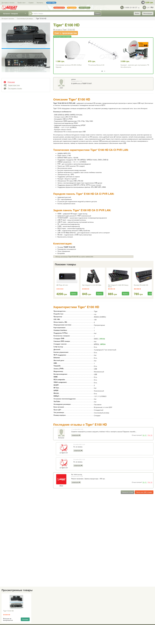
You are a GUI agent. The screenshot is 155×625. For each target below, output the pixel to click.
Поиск (97, 13)
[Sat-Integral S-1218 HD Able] (92, 276)
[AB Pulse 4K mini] (67, 276)
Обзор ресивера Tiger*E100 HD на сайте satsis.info (74, 257)
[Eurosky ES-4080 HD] (144, 276)
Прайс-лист (21, 2)
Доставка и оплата (8, 2)
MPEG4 (103, 344)
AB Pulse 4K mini (62, 285)
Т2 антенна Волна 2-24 (96, 65)
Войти (137, 13)
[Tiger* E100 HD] (26, 49)
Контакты (40, 2)
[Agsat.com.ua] (9, 7)
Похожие (25, 619)
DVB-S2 (102, 339)
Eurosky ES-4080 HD (141, 285)
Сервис (31, 2)
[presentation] (55, 282)
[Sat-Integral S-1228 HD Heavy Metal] (118, 276)
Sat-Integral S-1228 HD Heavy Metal (118, 286)
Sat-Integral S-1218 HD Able (91, 285)
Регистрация (147, 13)
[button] (102, 71)
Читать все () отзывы (144, 492)
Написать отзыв (127, 492)
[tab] (26, 81)
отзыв (64, 29)
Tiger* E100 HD (8, 611)
